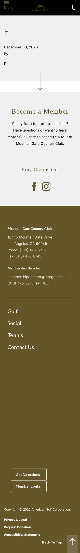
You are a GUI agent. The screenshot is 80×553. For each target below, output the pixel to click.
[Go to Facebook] (34, 186)
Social (14, 323)
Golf (13, 311)
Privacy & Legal (15, 519)
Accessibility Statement (22, 534)
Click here (27, 137)
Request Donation (17, 527)
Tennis (15, 335)
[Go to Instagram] (46, 186)
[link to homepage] (40, 7)
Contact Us (21, 347)
